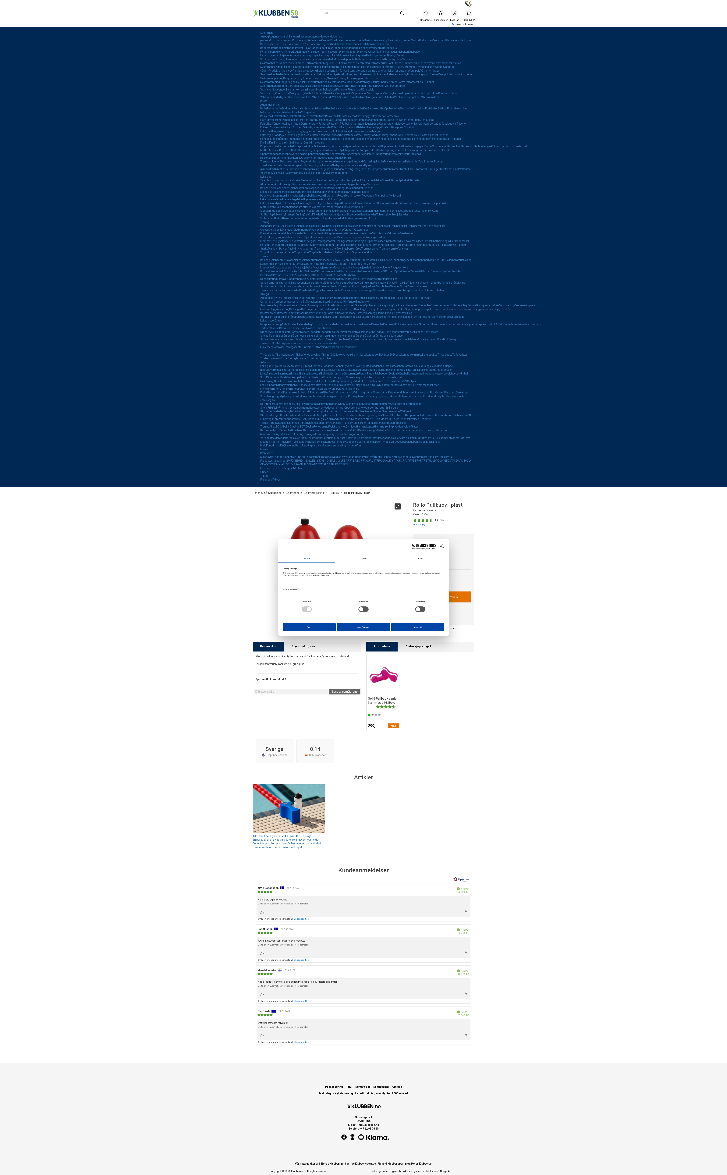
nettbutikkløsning (404, 1171)
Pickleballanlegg (347, 316)
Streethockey (411, 135)
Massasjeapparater (283, 267)
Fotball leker (290, 392)
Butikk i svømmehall (305, 403)
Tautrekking (388, 369)
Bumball (307, 365)
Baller (263, 108)
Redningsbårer (327, 55)
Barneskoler (292, 437)
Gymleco (351, 426)
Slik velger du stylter (433, 396)
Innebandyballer (388, 138)
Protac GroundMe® (328, 271)
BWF (289, 460)
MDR (433, 460)
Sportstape (435, 123)
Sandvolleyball (330, 172)
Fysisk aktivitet (337, 426)
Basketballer (274, 108)
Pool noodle (282, 93)
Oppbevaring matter (318, 153)
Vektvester (393, 233)
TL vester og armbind (319, 358)
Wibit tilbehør (386, 97)
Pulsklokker (337, 225)
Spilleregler (392, 407)
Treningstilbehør (270, 161)
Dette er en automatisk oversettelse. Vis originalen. (283, 904)
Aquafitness (326, 381)
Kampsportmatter (370, 150)
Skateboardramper (445, 309)
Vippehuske (441, 203)
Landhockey (395, 135)
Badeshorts (360, 44)
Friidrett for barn (293, 127)
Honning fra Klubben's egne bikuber (281, 468)
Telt (331, 131)
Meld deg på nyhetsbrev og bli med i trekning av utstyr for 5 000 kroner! (363, 1093)
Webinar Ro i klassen (432, 392)
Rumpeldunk (354, 180)
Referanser (314, 40)
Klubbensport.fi (397, 1163)
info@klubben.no (368, 1124)
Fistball (338, 119)
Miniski (332, 218)
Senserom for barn (337, 339)
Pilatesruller (433, 244)
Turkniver (362, 131)
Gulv (369, 252)
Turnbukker (406, 169)
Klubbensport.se (365, 1163)
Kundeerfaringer (335, 441)
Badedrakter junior (322, 47)
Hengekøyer (278, 131)
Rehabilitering (268, 278)
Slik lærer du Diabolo (410, 396)
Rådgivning (386, 305)
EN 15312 (306, 460)
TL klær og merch (270, 358)
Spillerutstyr (421, 123)
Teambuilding (309, 180)
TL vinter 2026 (387, 354)
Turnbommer (392, 169)
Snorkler (385, 81)
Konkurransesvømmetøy (306, 384)
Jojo (294, 210)
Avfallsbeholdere (505, 324)
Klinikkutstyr (385, 259)
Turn (513, 146)
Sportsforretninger (346, 437)
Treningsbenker (346, 248)
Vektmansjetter (340, 233)
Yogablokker (301, 252)
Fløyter (304, 161)
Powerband (320, 430)
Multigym (273, 248)
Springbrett (340, 169)
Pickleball (415, 153)
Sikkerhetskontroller (272, 347)
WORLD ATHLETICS (330, 464)
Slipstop (384, 384)
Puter (442, 259)
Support (415, 297)
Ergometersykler (395, 241)
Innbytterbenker (395, 309)
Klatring (395, 119)
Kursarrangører (355, 78)
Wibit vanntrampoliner (407, 97)
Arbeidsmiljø (445, 456)
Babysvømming (292, 78)
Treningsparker (370, 248)
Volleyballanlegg (490, 309)
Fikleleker (283, 263)
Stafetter (414, 180)
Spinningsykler (446, 241)
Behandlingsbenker (297, 135)
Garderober (323, 36)
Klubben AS (267, 441)
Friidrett (265, 127)
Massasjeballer (304, 267)
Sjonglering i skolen (386, 396)
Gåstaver (282, 278)
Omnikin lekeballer (314, 142)
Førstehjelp (267, 135)
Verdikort (317, 445)
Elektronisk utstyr (370, 66)
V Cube (434, 210)
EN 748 (327, 460)
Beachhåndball (280, 138)
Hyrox (275, 430)
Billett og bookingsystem (325, 297)
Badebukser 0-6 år (299, 44)
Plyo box (314, 229)
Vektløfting (336, 229)
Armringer (287, 51)
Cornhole (317, 365)
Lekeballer (378, 108)
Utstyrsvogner (353, 153)
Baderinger (299, 51)
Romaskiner (430, 241)
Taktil (373, 286)
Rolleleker (401, 324)
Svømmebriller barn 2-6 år (293, 63)
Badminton (281, 157)
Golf (311, 214)
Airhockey (282, 365)
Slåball (312, 369)
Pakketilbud (454, 146)
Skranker (279, 169)
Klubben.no (275, 492)
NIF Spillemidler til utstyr (331, 415)
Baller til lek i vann (296, 89)
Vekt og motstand (408, 93)
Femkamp (453, 437)
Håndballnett (324, 138)
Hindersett (375, 146)
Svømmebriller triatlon (447, 63)
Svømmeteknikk (414, 81)
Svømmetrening (270, 81)
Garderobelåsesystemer (288, 301)
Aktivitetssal (297, 312)
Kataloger (394, 392)
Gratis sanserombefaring (311, 339)
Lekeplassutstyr (269, 203)
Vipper (471, 324)
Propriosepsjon (361, 286)
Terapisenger (365, 290)
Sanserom (266, 282)
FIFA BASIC (354, 460)
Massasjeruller (361, 267)
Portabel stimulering (361, 282)
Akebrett (278, 218)
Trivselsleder (267, 354)
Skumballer (340, 191)
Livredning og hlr (426, 66)
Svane (279, 464)
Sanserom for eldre (365, 422)
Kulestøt (336, 127)
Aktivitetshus (282, 312)
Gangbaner (421, 259)
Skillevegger (336, 301)
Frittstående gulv (305, 150)
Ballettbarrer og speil (289, 165)
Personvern (330, 445)
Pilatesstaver (448, 244)
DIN (294, 460)
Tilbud (264, 475)
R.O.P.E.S (353, 430)
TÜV (285, 464)
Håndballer (331, 108)
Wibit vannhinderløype (330, 403)
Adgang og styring (271, 297)
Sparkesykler (368, 214)
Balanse (290, 195)
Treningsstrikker (428, 93)
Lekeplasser (267, 320)
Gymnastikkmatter (326, 150)
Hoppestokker (327, 188)
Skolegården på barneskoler (292, 335)
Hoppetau (387, 146)
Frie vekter (266, 233)
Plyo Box (326, 225)
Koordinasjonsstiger (340, 161)
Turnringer (433, 169)
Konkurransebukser (379, 44)
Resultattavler (365, 316)
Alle (283, 437)
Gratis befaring (282, 282)
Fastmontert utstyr (391, 66)
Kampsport (375, 119)
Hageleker (266, 195)
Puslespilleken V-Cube (361, 396)
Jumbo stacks (390, 365)
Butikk (328, 305)
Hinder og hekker (319, 161)
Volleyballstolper (311, 172)
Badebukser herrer (342, 44)
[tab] (268, 646)
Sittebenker (363, 301)
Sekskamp (441, 437)
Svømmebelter (347, 51)
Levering (290, 445)
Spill (262, 214)
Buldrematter (287, 150)
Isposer (374, 123)
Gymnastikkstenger (357, 146)
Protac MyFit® (394, 271)
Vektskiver (366, 233)
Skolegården (267, 335)
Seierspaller (427, 309)
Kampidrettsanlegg (316, 316)
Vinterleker (266, 218)
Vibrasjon (394, 286)
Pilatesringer (418, 244)
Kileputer (326, 165)
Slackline (350, 188)
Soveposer (323, 131)
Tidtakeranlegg (378, 40)
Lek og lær (266, 176)
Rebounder (411, 161)
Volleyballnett (293, 172)
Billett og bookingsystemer (321, 66)
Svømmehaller (366, 437)
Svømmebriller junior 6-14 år (326, 63)
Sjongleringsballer (307, 210)
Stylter (359, 188)
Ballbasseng (283, 206)
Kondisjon (297, 237)
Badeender (279, 89)
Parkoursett (277, 244)
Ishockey (383, 135)
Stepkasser (383, 225)
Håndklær (327, 81)
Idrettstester (415, 373)
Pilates (288, 237)
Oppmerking (412, 309)
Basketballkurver (298, 116)
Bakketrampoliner (290, 328)
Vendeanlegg (522, 305)
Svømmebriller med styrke (418, 63)
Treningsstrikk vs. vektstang (286, 434)
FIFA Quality (330, 392)
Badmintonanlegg (316, 312)
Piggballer (319, 290)
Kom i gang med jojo (336, 396)
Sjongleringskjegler (351, 210)
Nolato (351, 411)
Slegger (371, 127)
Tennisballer (274, 112)
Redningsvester (329, 51)
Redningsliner (358, 55)
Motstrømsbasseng (280, 40)
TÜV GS (292, 464)
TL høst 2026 (329, 354)
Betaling (307, 445)
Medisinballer (313, 225)
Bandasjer (280, 135)
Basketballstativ (334, 116)
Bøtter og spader (307, 218)
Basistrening (287, 225)
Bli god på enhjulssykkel (288, 396)
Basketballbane (346, 312)
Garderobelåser (387, 297)
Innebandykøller (407, 138)
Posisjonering (349, 290)
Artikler (264, 362)
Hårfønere (349, 301)
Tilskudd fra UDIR (384, 419)
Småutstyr (341, 70)
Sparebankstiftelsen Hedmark (413, 419)
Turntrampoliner (449, 169)
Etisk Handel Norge (388, 456)
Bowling (280, 214)
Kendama (318, 396)
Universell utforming (399, 40)
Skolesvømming (336, 78)
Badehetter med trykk (293, 74)
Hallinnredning (280, 316)
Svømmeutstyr (269, 85)
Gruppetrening (269, 237)
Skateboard (354, 214)
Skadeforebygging (335, 377)
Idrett (263, 100)
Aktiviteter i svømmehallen (289, 381)
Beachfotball (293, 123)
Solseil (319, 328)
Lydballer (280, 290)
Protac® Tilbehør (346, 275)
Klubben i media (381, 441)
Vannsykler (391, 93)
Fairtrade (336, 460)
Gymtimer (304, 407)
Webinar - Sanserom (456, 392)
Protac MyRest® (412, 271)
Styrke (307, 237)
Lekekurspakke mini (349, 354)
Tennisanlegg (404, 316)
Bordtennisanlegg (366, 312)
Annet (400, 55)
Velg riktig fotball (363, 392)
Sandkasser (308, 328)
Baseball (307, 195)
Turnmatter (433, 150)
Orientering (406, 119)
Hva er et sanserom (284, 339)
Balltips (304, 373)
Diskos (306, 127)
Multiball (440, 365)
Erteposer (300, 146)
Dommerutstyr (310, 123)
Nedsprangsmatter (392, 150)
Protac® (318, 263)
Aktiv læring (267, 184)
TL (261, 350)
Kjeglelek (429, 365)
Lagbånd (357, 161)
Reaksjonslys (352, 225)
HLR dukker (343, 55)
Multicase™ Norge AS (439, 1171)
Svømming (266, 32)
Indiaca (336, 138)
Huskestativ (348, 203)
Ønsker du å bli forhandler (342, 347)
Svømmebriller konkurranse (386, 63)
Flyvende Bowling (353, 365)
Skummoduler (293, 169)
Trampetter (377, 169)
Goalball (393, 373)
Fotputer (294, 263)
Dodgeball (288, 108)
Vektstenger (360, 229)
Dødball (339, 365)
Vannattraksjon (477, 305)
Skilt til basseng (326, 70)
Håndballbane (297, 316)
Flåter (364, 89)
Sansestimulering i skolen (392, 422)
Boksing (325, 373)
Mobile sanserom (427, 339)
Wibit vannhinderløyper (458, 40)
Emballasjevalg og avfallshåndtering (341, 456)
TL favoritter (459, 354)
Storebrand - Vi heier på (453, 415)
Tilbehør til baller (291, 112)
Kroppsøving (267, 146)
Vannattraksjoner (421, 40)
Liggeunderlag (294, 131)
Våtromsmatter (429, 70)
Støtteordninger (269, 415)
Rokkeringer (498, 146)
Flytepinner (354, 89)
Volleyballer (308, 112)
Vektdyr (371, 263)
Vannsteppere (375, 93)
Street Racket (372, 369)
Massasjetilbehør (380, 267)
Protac (369, 411)
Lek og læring (268, 365)
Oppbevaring (299, 40)
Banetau (294, 36)
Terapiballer (267, 290)
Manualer (287, 229)
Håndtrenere (295, 278)
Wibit (371, 89)
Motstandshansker (323, 93)
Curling (300, 214)
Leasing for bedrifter (349, 445)
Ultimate (434, 369)
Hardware (425, 297)
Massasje (266, 267)
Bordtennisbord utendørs (306, 331)
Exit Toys (464, 437)
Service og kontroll (385, 316)
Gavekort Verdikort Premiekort (355, 74)
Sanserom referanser (296, 286)
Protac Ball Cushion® (283, 271)
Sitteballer (329, 263)
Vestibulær (382, 286)
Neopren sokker (338, 411)
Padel (320, 157)
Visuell (404, 286)
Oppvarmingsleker (276, 369)
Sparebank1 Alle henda (302, 419)
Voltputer (464, 169)
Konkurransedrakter (374, 47)
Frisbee (286, 199)
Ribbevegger (483, 146)
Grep (358, 248)
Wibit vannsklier (429, 97)
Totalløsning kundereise (296, 297)
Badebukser (267, 44)
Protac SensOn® (325, 275)
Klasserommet (335, 407)
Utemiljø (265, 331)
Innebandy (372, 138)
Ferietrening (321, 426)
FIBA (345, 460)
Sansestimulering (319, 286)
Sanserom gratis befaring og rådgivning (441, 282)
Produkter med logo (281, 70)
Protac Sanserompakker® (438, 271)
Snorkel (393, 384)
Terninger (361, 184)
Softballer (432, 108)
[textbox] (291, 691)
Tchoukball (427, 119)
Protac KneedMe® (351, 271)
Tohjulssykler (384, 214)
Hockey (366, 135)
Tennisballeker (420, 369)
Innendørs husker (300, 206)
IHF (419, 460)
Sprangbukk (309, 169)
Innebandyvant (442, 138)
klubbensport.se (300, 919)
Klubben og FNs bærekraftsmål (301, 456)
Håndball (265, 138)
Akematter (290, 218)
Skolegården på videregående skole (368, 335)
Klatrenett (373, 203)
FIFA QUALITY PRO (388, 460)
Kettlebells (276, 229)
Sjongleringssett (394, 210)
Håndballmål (308, 138)
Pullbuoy (374, 81)
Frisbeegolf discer (271, 479)
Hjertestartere (290, 55)
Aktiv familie (427, 437)
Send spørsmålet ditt (344, 691)
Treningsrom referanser (393, 248)
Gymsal (293, 407)
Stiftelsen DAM (399, 415)
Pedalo (336, 259)
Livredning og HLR (271, 55)
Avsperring (282, 309)
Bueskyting (321, 119)
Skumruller (273, 252)
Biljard (311, 119)
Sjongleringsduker (329, 210)
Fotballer (299, 108)
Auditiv (334, 286)
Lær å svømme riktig (347, 384)
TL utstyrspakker (285, 354)
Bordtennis (392, 116)
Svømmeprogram (319, 388)
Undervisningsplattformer (422, 74)
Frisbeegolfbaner (375, 309)
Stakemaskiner (414, 241)
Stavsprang (397, 127)
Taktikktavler (449, 123)
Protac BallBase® (306, 271)
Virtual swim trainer (461, 74)
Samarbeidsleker (372, 180)
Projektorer (380, 282)
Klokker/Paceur (355, 305)
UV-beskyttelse (393, 59)
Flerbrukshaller (386, 312)
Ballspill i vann (315, 89)
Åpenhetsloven (408, 456)
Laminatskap (321, 301)
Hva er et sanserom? (318, 422)
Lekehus (384, 203)
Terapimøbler (333, 290)
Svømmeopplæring (271, 78)
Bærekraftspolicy (427, 456)
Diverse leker (274, 199)
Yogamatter (287, 252)
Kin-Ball (367, 108)
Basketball (266, 116)
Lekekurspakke (370, 354)
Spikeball (404, 180)
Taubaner (461, 324)
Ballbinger (295, 309)
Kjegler (420, 146)
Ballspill (295, 373)
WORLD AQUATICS (308, 464)
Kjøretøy (342, 214)
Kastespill (322, 199)
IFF (416, 460)
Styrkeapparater (304, 248)
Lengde (345, 127)
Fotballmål (335, 123)
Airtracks (273, 150)
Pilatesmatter (403, 244)
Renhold (326, 40)
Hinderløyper (333, 203)
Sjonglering (267, 210)
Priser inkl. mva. (465, 24)
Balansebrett (277, 259)
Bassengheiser (298, 305)
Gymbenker (338, 146)
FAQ (282, 445)
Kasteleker (341, 184)
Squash (339, 157)
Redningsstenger (376, 55)
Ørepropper (399, 85)
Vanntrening (267, 93)
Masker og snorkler (313, 85)
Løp (352, 127)
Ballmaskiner (326, 309)
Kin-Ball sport (277, 142)
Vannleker (408, 59)
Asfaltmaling (282, 184)
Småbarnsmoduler (336, 206)
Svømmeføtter (347, 85)
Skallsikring (403, 297)
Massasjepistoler (343, 267)
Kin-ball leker (416, 365)
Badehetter (285, 85)
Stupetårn (363, 40)
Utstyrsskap (338, 153)
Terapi (264, 256)
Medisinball (285, 430)
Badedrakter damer (344, 47)
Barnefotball (275, 392)
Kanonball (344, 108)
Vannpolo (414, 70)
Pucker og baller (428, 135)
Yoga (281, 237)
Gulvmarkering (323, 146)
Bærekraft (266, 453)
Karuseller (361, 203)
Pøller (448, 259)
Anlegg (264, 36)
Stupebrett (350, 40)
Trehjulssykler (400, 214)
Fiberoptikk (342, 282)
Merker (264, 449)
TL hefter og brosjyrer (308, 354)
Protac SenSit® (306, 275)
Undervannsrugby (371, 70)
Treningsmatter (416, 225)
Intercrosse (362, 119)
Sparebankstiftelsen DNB (424, 415)
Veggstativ (369, 116)
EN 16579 (317, 460)
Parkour (405, 153)
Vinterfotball (380, 392)
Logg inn (454, 13)
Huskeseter (364, 324)
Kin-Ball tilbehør (294, 142)
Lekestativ (395, 203)
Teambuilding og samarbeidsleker (280, 180)
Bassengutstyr (307, 36)
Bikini (359, 47)
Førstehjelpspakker (320, 135)
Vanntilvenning (350, 388)
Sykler (317, 214)
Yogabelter (315, 252)
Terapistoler (410, 290)
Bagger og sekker (290, 81)
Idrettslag (356, 403)
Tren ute (405, 430)
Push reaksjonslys (337, 430)
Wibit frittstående (321, 97)
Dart (331, 119)
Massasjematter (323, 267)
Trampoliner (382, 195)
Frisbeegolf (348, 119)
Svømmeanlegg (269, 305)
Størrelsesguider (270, 411)
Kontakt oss (273, 445)
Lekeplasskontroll (485, 324)
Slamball (324, 229)
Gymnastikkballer (314, 108)
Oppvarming (351, 407)
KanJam (404, 365)
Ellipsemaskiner (375, 241)
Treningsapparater (325, 248)
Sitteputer (341, 263)
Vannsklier (438, 40)
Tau (507, 146)
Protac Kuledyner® (374, 271)
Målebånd (360, 127)
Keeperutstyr (387, 123)
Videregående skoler (387, 437)
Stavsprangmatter (415, 150)
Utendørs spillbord (331, 331)
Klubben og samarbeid (358, 441)
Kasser (280, 153)
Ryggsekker (310, 131)
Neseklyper (331, 85)
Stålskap (308, 301)
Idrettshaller (267, 312)
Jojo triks (307, 396)
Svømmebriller (269, 63)
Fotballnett (348, 123)
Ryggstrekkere (399, 267)
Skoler (347, 403)
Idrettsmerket (318, 407)
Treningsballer (398, 225)
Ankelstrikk (312, 381)
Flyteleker (342, 89)
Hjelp (263, 445)
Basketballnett (316, 116)
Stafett (386, 127)
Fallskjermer (324, 180)
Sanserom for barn (342, 422)
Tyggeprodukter (357, 263)
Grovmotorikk (369, 259)
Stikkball (443, 108)
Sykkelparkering (365, 331)
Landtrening (362, 81)
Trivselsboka (444, 354)
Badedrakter (267, 47)
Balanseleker (281, 188)
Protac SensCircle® (285, 275)
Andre (372, 218)
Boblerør (310, 282)
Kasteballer (356, 108)
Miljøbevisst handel (271, 456)
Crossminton (309, 157)
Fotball (264, 123)
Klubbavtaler (283, 384)
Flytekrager (313, 51)
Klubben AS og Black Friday (424, 441)
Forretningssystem (379, 1171)
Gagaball (377, 365)
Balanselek (266, 188)
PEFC (446, 460)
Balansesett (296, 188)
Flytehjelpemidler (270, 51)
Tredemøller (462, 241)
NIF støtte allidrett (356, 415)
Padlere (350, 81)
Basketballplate (353, 116)
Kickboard (270, 384)
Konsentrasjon (269, 263)
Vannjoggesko (343, 93)
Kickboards (339, 81)
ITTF (427, 460)
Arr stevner (276, 127)
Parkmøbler (523, 324)
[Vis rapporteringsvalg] (466, 912)
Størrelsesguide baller (359, 377)
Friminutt (284, 407)
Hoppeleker (310, 199)
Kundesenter (381, 1086)
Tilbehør (380, 51)
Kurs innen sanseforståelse (321, 343)
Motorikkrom (268, 206)
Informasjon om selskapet (289, 441)
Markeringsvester (394, 161)
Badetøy (372, 381)
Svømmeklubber (270, 74)
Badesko (391, 47)
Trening (264, 222)
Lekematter (318, 206)
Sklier (416, 203)
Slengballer (406, 108)
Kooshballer (306, 290)
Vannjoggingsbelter (396, 51)
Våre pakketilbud (410, 437)
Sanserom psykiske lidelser (400, 339)
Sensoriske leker (418, 286)
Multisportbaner (404, 123)
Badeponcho (347, 59)
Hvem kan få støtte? (362, 419)
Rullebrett (346, 259)
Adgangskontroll (279, 36)
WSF (345, 464)
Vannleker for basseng (395, 70)
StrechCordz (397, 81)
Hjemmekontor (365, 426)
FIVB (412, 460)
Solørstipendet (308, 415)
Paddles (364, 384)
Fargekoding (339, 180)
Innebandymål (425, 138)
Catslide (295, 426)
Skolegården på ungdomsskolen (328, 335)
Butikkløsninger (369, 297)
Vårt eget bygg (399, 441)
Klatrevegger (318, 244)
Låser (288, 233)
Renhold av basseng (305, 70)
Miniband (297, 430)
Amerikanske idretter (295, 119)
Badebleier (281, 44)
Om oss (397, 1086)
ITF (423, 460)
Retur (298, 445)
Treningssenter (293, 347)
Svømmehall (267, 66)
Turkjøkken (350, 131)
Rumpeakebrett (359, 218)
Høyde (314, 127)
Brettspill (290, 214)
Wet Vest (405, 411)
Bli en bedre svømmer (390, 381)
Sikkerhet (407, 203)
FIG (401, 460)
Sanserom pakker (397, 282)
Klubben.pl (425, 1163)
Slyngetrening (368, 225)
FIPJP (406, 460)
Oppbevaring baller (295, 153)
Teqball (379, 331)
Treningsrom (430, 331)
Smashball (419, 108)
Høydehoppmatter (349, 150)
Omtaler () (419, 524)
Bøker (293, 184)
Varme (358, 135)
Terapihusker (395, 290)
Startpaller (337, 40)
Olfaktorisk (345, 286)
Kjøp (394, 725)
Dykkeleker (329, 89)
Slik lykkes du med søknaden (333, 419)
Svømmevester (365, 51)
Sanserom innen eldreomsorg (366, 339)
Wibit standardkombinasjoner (361, 97)
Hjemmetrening (269, 241)
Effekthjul (330, 282)
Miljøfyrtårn (370, 456)
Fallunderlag (302, 203)
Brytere (319, 282)
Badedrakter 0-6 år (299, 47)
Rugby (417, 119)
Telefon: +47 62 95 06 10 (363, 1128)
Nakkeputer (306, 263)
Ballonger (278, 191)
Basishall (332, 312)
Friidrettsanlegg (356, 309)
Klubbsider (414, 51)
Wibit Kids (338, 97)
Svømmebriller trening (356, 63)
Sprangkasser (324, 169)
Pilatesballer (387, 244)
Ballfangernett (277, 123)
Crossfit (265, 229)
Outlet (264, 472)
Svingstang (353, 169)
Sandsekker (310, 233)
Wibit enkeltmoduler (299, 97)
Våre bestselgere (270, 437)
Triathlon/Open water (379, 85)
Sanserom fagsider (271, 286)
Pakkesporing (334, 1086)
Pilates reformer (370, 244)
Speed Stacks (390, 180)
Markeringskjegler (373, 161)
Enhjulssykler (311, 188)
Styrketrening (345, 392)
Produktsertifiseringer (273, 460)
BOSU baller (283, 426)
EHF (298, 460)
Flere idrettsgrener (271, 119)
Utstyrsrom (438, 316)
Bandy (374, 135)
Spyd (379, 127)
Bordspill (270, 214)
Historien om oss (315, 441)
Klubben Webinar (410, 392)
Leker (358, 195)
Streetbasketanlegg (469, 309)
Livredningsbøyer (308, 55)
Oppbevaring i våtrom (387, 153)
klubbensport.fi (299, 1001)
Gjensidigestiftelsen (378, 415)
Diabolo (278, 210)
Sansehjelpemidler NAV (292, 422)
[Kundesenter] (440, 13)
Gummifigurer (317, 203)
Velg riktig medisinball (336, 434)
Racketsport (468, 146)
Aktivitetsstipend (289, 415)
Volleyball (521, 146)
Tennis (348, 157)
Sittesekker (380, 290)
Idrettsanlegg (362, 123)
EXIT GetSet (307, 426)
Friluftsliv (265, 131)
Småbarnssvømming (272, 59)
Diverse (442, 93)
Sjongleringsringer (373, 210)
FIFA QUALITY (369, 460)
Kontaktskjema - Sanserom (288, 343)
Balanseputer (309, 259)
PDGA (439, 460)
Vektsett (348, 229)
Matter (428, 146)
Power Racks (287, 248)
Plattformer (372, 78)
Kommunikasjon (462, 259)
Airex (272, 426)
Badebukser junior (320, 44)
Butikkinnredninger (348, 66)
